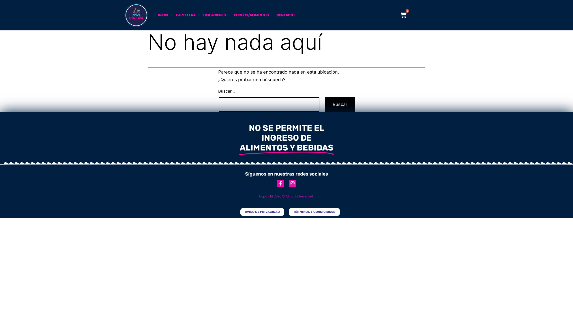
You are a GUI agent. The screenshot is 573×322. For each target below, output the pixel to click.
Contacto (286, 15)
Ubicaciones (214, 15)
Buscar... (226, 91)
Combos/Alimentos (251, 15)
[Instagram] (292, 183)
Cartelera (186, 15)
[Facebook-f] (280, 183)
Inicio (163, 15)
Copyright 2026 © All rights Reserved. (286, 196)
